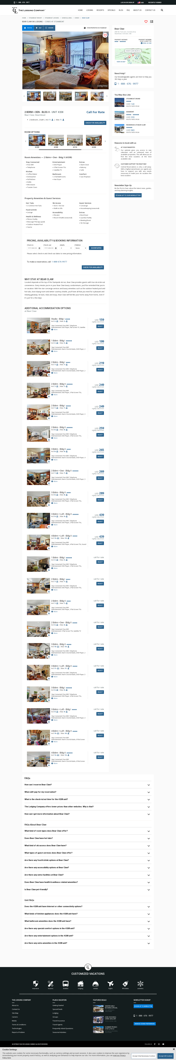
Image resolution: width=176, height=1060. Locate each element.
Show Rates (96, 248)
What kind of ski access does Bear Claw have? (46, 845)
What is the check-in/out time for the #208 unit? (46, 799)
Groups (55, 1017)
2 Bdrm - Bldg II (58, 384)
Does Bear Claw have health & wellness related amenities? (51, 882)
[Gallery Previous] (24, 96)
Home (80, 10)
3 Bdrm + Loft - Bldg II (61, 514)
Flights (110, 988)
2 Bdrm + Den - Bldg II (61, 471)
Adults (62, 245)
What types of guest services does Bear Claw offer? (48, 853)
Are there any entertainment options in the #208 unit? (49, 936)
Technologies (17, 1028)
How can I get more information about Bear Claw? (47, 814)
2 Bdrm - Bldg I (58, 362)
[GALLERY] (38, 326)
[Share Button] (163, 1044)
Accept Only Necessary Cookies (144, 1056)
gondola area (67, 18)
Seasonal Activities (59, 1032)
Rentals (95, 988)
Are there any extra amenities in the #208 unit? (46, 943)
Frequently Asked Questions (63, 1028)
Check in (30, 245)
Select (100, 326)
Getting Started (58, 1005)
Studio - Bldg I (57, 319)
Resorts (100, 10)
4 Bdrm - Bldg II (58, 753)
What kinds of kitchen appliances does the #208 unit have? (51, 914)
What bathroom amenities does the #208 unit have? (48, 921)
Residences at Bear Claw (135, 125)
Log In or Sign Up (127, 2)
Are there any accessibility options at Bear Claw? (47, 867)
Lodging (89, 10)
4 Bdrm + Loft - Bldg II (61, 536)
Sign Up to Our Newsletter (128, 195)
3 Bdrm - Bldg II (58, 449)
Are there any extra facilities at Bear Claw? (44, 875)
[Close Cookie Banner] (173, 1049)
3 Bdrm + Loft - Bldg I (61, 709)
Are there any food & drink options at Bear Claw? (47, 860)
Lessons (50, 988)
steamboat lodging (52, 18)
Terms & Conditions (19, 1024)
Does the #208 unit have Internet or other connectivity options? (53, 906)
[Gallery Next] (107, 96)
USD (142, 2)
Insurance (35, 988)
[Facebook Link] (154, 1044)
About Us (137, 10)
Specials (111, 10)
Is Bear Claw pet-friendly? (36, 889)
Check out (47, 245)
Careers (15, 1017)
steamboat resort (35, 18)
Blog (121, 10)
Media (14, 1021)
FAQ (128, 10)
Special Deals (57, 1009)
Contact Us (150, 10)
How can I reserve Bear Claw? (38, 784)
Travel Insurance (59, 1021)
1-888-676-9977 (59, 262)
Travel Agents (57, 1024)
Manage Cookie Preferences (145, 1024)
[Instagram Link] (159, 1044)
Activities (140, 988)
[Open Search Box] (162, 10)
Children (77, 245)
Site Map (15, 1013)
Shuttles (65, 988)
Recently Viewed (154, 2)
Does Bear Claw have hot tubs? (39, 838)
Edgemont (130, 112)
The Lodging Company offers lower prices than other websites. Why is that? (59, 806)
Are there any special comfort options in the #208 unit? (50, 928)
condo (77, 18)
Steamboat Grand (133, 99)
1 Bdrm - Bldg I (58, 341)
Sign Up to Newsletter (144, 1006)
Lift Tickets (125, 988)
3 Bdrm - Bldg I (58, 688)
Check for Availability (95, 123)
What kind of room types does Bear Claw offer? (46, 831)
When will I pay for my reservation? (40, 792)
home (24, 18)
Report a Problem (18, 1032)
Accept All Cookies (165, 1056)
